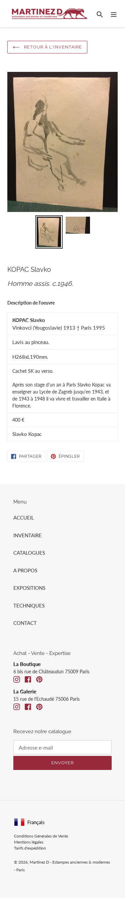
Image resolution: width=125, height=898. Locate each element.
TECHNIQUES (29, 605)
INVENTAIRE (27, 535)
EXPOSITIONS (29, 588)
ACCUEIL (23, 518)
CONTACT (25, 623)
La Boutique (27, 664)
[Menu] (114, 13)
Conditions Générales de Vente (41, 835)
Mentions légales (28, 842)
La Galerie (24, 691)
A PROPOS (25, 570)
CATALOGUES (29, 553)
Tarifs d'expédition (30, 848)
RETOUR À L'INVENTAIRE (52, 46)
